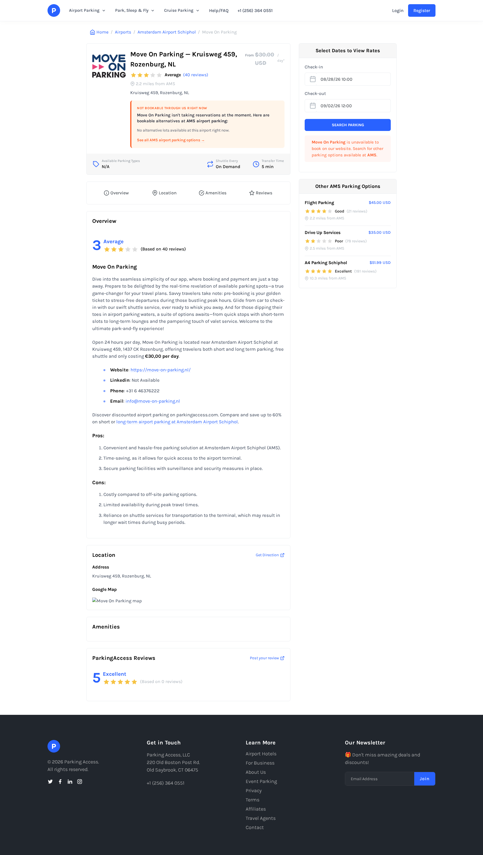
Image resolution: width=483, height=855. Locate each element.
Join (425, 778)
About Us (256, 772)
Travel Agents (261, 818)
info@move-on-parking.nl (153, 401)
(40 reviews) (195, 74)
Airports (123, 32)
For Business (260, 763)
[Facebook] (60, 781)
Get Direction (267, 555)
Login (398, 10)
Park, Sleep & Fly (131, 10)
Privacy (254, 790)
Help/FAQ (219, 10)
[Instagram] (79, 781)
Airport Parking (84, 10)
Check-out (315, 93)
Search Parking (348, 125)
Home (102, 32)
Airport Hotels (261, 754)
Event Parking (261, 781)
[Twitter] (50, 781)
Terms (252, 800)
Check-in (314, 67)
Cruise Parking (178, 10)
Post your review (264, 658)
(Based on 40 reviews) (163, 249)
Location (168, 192)
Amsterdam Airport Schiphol (167, 32)
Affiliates (256, 809)
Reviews (264, 192)
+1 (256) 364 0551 (255, 10)
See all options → (171, 140)
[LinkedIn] (70, 781)
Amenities (215, 192)
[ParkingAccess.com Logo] (54, 10)
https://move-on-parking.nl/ (161, 369)
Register (421, 10)
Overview (119, 192)
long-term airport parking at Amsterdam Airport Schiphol (177, 421)
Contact (255, 827)
